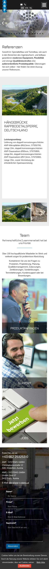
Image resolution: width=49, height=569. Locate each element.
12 (34, 33)
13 (37, 33)
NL (31, 8)
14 (40, 33)
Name (9, 491)
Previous (3, 23)
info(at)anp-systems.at (19, 483)
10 (29, 33)
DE (22, 8)
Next (46, 23)
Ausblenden (24, 566)
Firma (9, 502)
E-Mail (9, 512)
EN (26, 8)
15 (42, 33)
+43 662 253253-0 (15, 457)
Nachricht (11, 523)
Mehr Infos (41, 562)
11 (32, 33)
